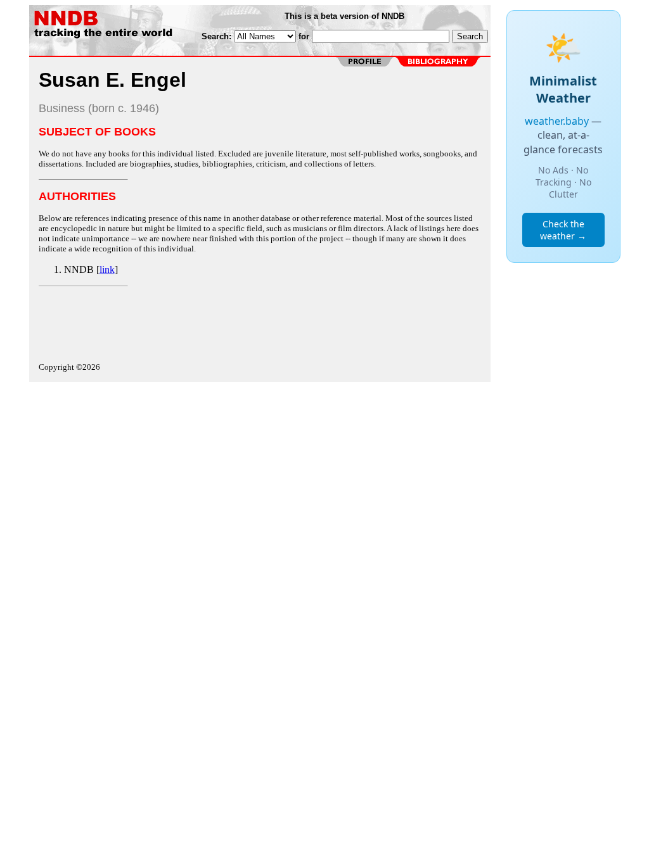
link (107, 269)
